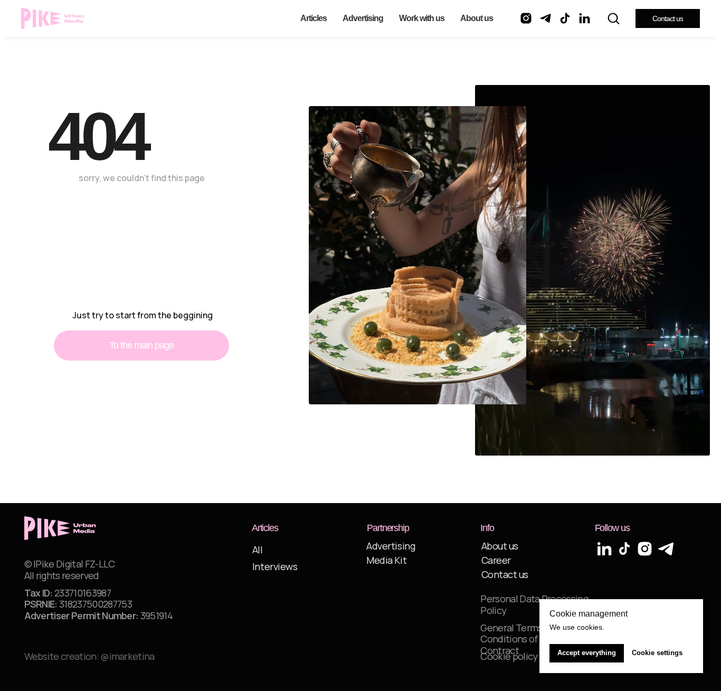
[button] (613, 18)
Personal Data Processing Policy (534, 604)
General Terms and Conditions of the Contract (519, 639)
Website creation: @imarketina (89, 656)
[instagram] (526, 18)
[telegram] (545, 18)
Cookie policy (508, 656)
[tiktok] (565, 18)
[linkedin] (584, 18)
